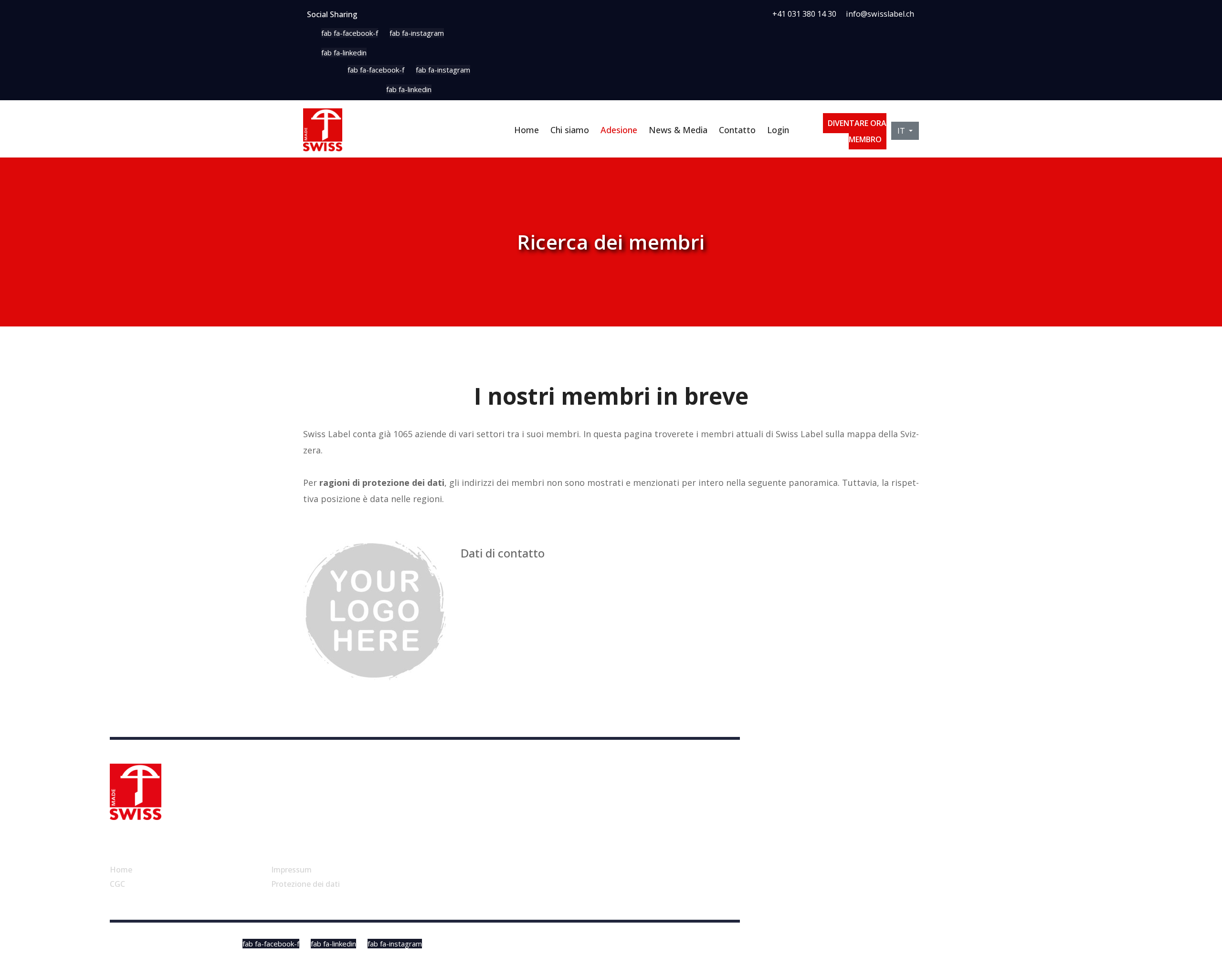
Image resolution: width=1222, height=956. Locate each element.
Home (526, 130)
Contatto (737, 130)
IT (902, 131)
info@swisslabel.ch (880, 14)
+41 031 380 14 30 (804, 14)
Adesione (618, 130)
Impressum (291, 869)
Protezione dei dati (305, 884)
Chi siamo (569, 130)
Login (778, 130)
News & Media (678, 130)
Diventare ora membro (857, 131)
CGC (117, 884)
